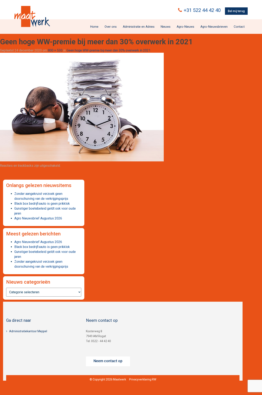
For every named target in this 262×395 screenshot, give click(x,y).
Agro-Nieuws (185, 27)
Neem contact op (108, 361)
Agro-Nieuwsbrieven (214, 27)
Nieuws (166, 27)
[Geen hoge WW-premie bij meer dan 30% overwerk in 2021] (82, 107)
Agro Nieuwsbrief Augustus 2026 (38, 218)
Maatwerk (32, 16)
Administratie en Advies (139, 27)
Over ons (111, 27)
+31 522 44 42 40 (202, 10)
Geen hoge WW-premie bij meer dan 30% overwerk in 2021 (108, 50)
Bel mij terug (236, 11)
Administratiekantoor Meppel (28, 331)
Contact (239, 27)
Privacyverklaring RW (142, 379)
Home (94, 27)
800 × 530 (55, 50)
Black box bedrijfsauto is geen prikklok (42, 203)
